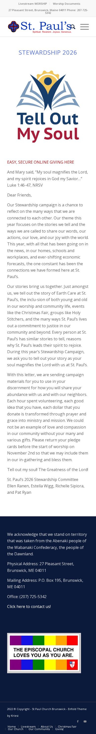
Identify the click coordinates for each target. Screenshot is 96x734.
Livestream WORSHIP (32, 3)
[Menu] (82, 27)
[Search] (70, 27)
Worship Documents (66, 3)
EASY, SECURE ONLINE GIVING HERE (40, 162)
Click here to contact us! (29, 606)
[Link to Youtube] (85, 721)
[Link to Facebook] (77, 721)
